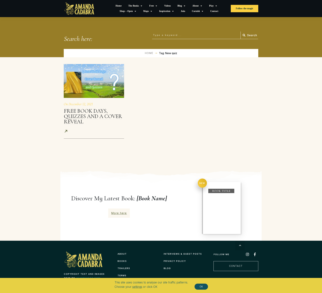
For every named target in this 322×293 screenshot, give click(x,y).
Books (122, 261)
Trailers (124, 268)
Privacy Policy (175, 261)
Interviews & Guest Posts (183, 253)
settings (137, 286)
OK (201, 286)
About (122, 253)
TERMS (122, 275)
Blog (167, 268)
